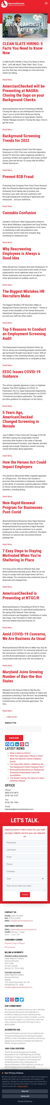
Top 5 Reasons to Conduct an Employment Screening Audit (24, 334)
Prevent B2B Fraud (18, 176)
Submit (25, 895)
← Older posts (10, 717)
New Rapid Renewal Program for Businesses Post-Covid (22, 507)
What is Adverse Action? (20, 753)
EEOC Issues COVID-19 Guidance (22, 374)
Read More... (8, 80)
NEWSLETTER (10, 723)
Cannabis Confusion (19, 212)
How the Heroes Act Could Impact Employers (24, 464)
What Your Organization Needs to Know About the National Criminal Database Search (26, 759)
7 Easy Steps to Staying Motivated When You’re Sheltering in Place (22, 555)
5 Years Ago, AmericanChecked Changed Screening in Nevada (21, 419)
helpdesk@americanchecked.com (23, 930)
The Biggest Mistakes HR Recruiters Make (23, 293)
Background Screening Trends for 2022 (21, 138)
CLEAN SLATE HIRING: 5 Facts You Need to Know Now (23, 48)
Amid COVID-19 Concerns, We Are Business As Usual (24, 636)
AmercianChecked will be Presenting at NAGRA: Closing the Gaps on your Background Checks (24, 93)
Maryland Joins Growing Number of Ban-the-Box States (23, 676)
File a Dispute (10, 947)
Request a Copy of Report (15, 943)
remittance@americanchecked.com (18, 987)
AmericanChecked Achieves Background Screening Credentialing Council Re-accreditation (27, 772)
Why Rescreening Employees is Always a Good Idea (21, 253)
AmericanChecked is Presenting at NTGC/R (21, 595)
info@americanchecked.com (22, 921)
